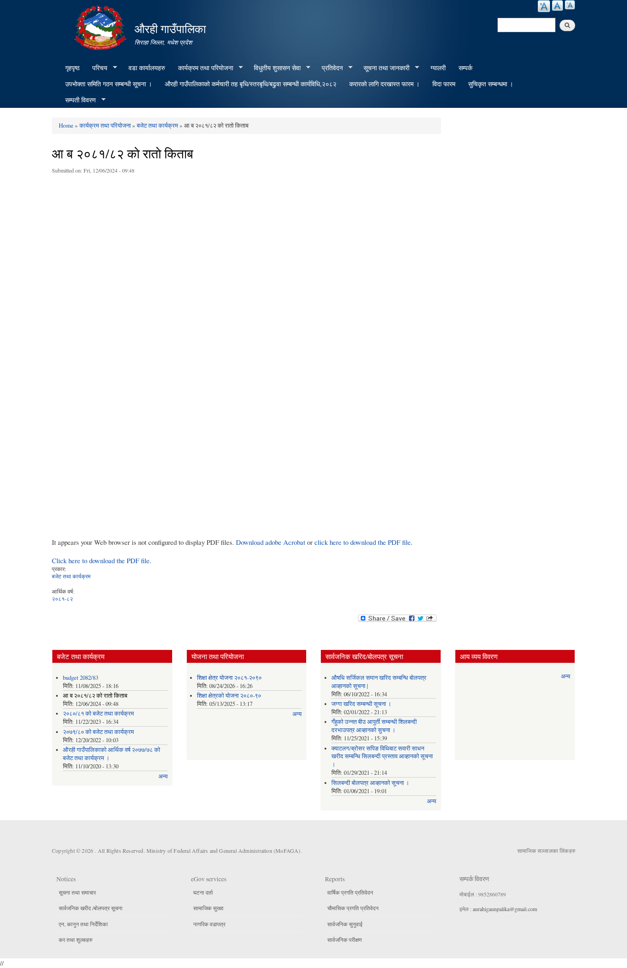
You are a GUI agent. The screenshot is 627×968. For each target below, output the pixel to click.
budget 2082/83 (80, 678)
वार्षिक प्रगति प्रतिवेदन (350, 892)
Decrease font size (570, 5)
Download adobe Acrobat (271, 542)
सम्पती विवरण (77, 100)
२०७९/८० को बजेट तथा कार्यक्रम (98, 732)
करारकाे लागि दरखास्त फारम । (384, 83)
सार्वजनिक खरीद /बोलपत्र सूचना (91, 908)
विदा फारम (443, 83)
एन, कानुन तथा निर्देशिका (83, 924)
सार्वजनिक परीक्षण (344, 939)
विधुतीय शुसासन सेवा (274, 68)
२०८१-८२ (62, 598)
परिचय (96, 68)
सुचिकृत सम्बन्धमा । (490, 83)
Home (66, 125)
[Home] (101, 26)
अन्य (163, 776)
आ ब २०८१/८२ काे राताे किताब (95, 695)
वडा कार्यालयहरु (147, 67)
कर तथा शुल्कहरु (75, 939)
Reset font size (557, 5)
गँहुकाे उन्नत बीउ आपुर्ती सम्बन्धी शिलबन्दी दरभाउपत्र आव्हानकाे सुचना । (374, 726)
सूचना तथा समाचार (77, 892)
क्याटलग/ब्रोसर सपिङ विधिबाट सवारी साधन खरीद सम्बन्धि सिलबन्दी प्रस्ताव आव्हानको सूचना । (382, 756)
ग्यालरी (438, 67)
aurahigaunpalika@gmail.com (505, 908)
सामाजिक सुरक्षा (208, 908)
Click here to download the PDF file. (101, 560)
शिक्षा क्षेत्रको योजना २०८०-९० (229, 695)
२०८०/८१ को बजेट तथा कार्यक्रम (98, 713)
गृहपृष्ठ (72, 67)
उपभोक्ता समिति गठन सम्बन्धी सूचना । (108, 83)
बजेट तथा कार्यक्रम (157, 125)
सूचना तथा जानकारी (383, 68)
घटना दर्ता (203, 892)
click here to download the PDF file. (363, 542)
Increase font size (543, 6)
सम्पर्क (465, 67)
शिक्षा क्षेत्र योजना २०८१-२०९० (229, 678)
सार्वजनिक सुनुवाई (345, 924)
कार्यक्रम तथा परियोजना (202, 68)
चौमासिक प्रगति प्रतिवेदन (353, 908)
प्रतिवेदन (329, 68)
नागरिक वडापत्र (209, 924)
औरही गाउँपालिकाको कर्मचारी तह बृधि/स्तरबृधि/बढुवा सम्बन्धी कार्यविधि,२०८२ (250, 83)
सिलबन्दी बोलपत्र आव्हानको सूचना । (370, 783)
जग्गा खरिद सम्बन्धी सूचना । (361, 704)
